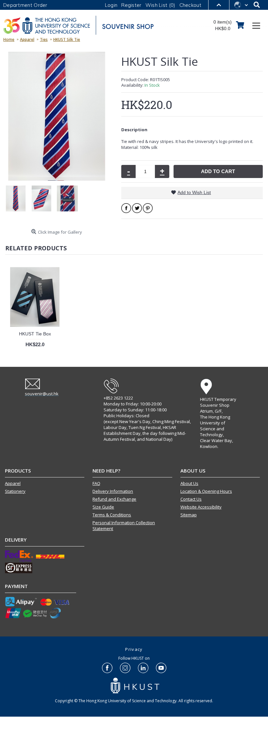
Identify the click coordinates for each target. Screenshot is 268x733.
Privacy (133, 649)
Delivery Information (112, 491)
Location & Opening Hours (206, 491)
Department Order (25, 5)
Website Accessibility (201, 507)
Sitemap (188, 515)
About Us (189, 483)
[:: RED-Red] (18, 201)
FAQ (96, 483)
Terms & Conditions (111, 515)
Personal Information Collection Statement (123, 525)
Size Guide (103, 507)
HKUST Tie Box (35, 333)
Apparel (13, 483)
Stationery (15, 491)
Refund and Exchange (114, 499)
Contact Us (191, 499)
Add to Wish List (194, 192)
